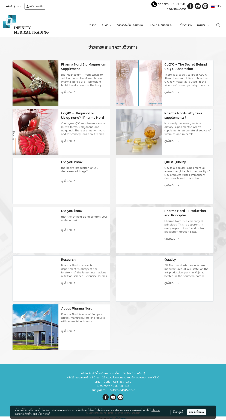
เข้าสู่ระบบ (15, 6)
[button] (218, 25)
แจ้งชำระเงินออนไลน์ (161, 25)
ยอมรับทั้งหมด (196, 412)
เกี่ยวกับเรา (185, 25)
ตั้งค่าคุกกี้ (178, 412)
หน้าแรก (91, 25)
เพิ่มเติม (202, 25)
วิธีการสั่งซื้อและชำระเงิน (130, 25)
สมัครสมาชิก (36, 6)
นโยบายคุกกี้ (44, 413)
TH (217, 6)
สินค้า (105, 25)
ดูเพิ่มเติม (67, 92)
